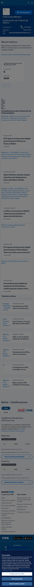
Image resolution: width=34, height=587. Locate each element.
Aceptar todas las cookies (17, 584)
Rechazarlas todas (17, 579)
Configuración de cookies (17, 574)
